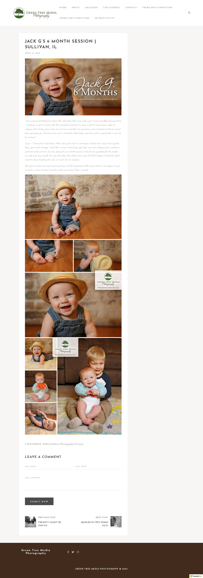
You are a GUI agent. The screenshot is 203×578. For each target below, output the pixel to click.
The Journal (111, 7)
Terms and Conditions (157, 7)
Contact (131, 7)
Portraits (79, 444)
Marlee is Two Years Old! (94, 524)
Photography (67, 444)
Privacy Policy (105, 18)
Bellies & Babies (51, 444)
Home (63, 7)
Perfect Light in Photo (49, 524)
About (76, 7)
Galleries (91, 7)
